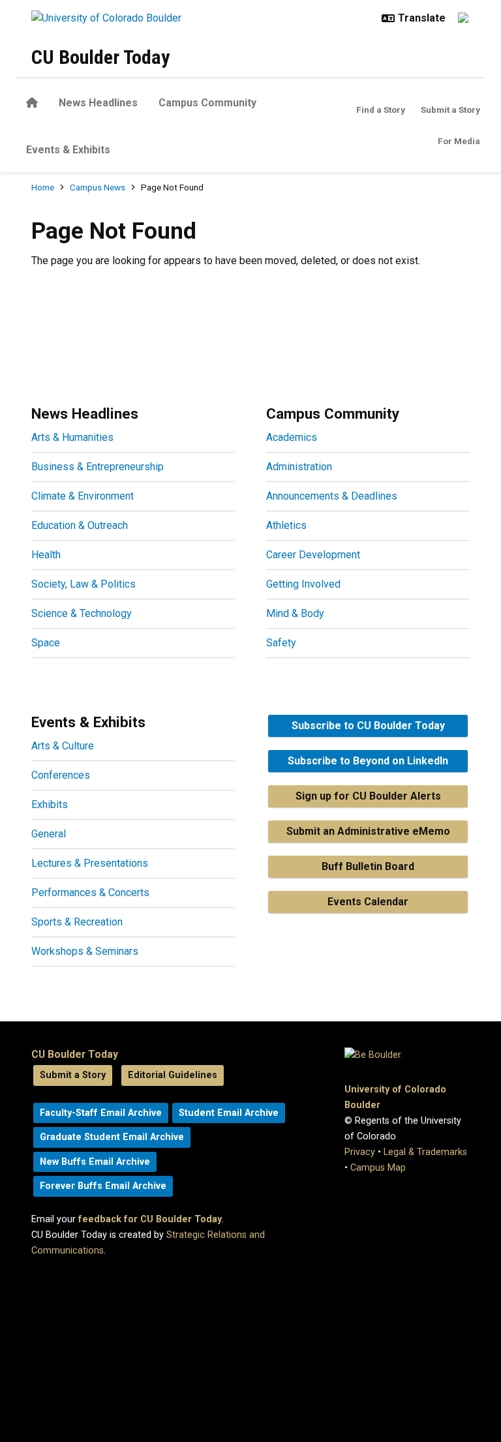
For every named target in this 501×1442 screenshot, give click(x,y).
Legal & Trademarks (425, 1152)
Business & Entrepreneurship (97, 466)
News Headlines (98, 103)
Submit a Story (450, 109)
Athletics (286, 525)
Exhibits (49, 804)
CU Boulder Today (100, 57)
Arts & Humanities (72, 437)
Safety (281, 643)
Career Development (313, 554)
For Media (459, 141)
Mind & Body (295, 613)
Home (42, 187)
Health (46, 554)
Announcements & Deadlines (331, 496)
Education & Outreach (79, 525)
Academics (291, 437)
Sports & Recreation (77, 922)
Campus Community (207, 103)
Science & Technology (81, 613)
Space (45, 643)
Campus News (97, 187)
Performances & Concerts (90, 892)
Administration (299, 466)
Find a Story (380, 109)
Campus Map (378, 1167)
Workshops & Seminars (84, 951)
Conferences (60, 775)
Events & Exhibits (68, 149)
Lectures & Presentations (89, 863)
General (48, 834)
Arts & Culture (62, 746)
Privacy (359, 1152)
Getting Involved (303, 584)
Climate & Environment (82, 496)
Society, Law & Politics (83, 584)
